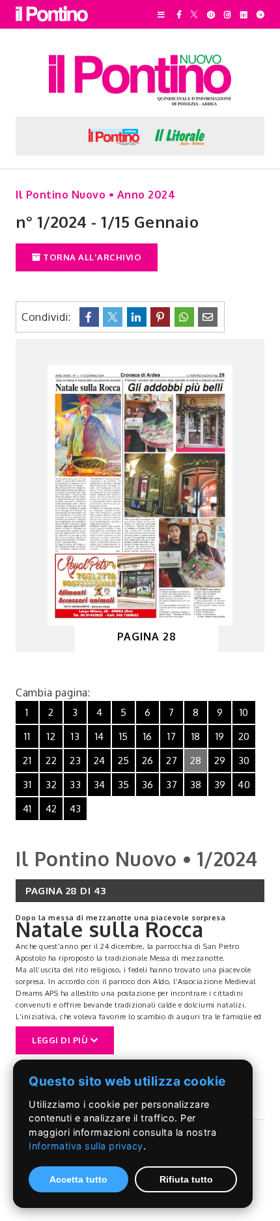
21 (27, 760)
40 (244, 784)
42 (51, 809)
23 (75, 760)
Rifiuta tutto (186, 1179)
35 (124, 784)
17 (171, 736)
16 (147, 736)
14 (99, 736)
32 (51, 784)
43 (75, 809)
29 (220, 760)
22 (51, 760)
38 (196, 784)
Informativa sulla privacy (86, 1145)
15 (123, 736)
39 (220, 784)
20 (244, 736)
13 (75, 736)
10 (244, 712)
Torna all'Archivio (91, 257)
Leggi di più (61, 1040)
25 (124, 760)
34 (99, 784)
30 (244, 760)
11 (27, 736)
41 (27, 809)
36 (148, 784)
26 (148, 760)
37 (171, 784)
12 (51, 736)
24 (99, 760)
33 (75, 784)
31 (27, 784)
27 (171, 760)
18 (196, 736)
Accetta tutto (78, 1179)
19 (220, 736)
